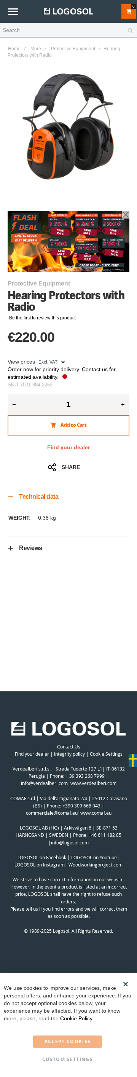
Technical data (38, 496)
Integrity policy (69, 754)
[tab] (68, 497)
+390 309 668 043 (81, 806)
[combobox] (68, 30)
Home (14, 48)
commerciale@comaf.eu (52, 813)
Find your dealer (68, 447)
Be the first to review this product (42, 318)
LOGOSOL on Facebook (42, 857)
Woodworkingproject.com (95, 865)
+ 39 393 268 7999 (85, 776)
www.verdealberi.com (93, 783)
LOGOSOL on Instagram (39, 865)
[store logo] (68, 11)
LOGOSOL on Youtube (94, 857)
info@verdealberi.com (44, 783)
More (35, 48)
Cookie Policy (76, 1018)
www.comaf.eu (96, 813)
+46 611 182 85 (105, 835)
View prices (21, 362)
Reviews (30, 548)
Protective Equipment (73, 48)
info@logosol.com (70, 842)
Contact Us (68, 747)
